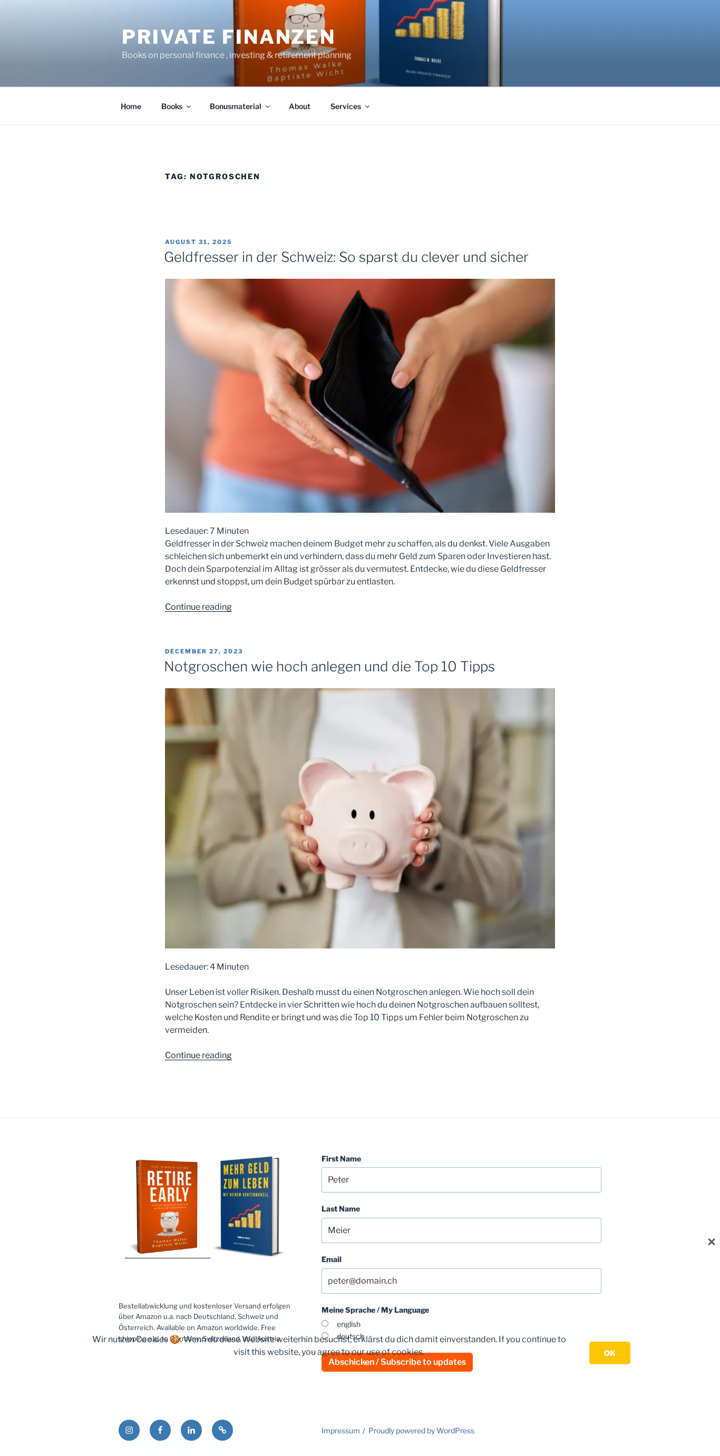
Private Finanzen (229, 36)
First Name (341, 1158)
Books (171, 106)
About (299, 106)
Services (345, 106)
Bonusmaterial (235, 106)
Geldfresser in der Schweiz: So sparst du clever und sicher (346, 257)
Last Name (341, 1208)
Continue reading (198, 607)
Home (131, 106)
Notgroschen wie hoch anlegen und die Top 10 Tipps (329, 666)
